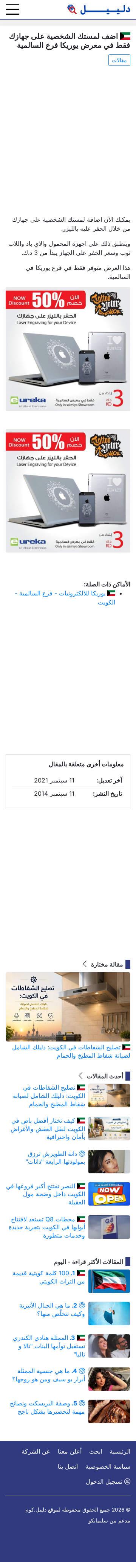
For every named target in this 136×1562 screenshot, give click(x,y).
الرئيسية (120, 1451)
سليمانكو (98, 1521)
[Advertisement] (68, 141)
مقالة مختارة (106, 964)
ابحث (95, 1451)
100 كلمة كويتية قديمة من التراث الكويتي (48, 1277)
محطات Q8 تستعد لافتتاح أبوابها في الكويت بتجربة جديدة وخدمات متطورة (47, 1227)
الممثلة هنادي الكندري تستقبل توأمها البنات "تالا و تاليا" (49, 1346)
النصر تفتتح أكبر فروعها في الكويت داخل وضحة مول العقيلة (45, 1194)
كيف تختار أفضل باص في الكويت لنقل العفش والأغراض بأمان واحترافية (48, 1128)
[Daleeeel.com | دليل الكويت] (98, 9)
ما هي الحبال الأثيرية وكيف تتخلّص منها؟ (52, 1309)
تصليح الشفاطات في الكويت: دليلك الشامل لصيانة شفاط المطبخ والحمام (71, 1051)
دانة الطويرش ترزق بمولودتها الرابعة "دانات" (55, 1158)
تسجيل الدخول (105, 1481)
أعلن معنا (70, 1451)
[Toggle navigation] (13, 9)
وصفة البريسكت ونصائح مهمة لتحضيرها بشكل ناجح (47, 1407)
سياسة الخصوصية (107, 1466)
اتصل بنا (68, 1466)
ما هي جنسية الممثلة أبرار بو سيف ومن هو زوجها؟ (48, 1375)
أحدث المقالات (104, 1076)
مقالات (119, 60)
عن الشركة (36, 1451)
